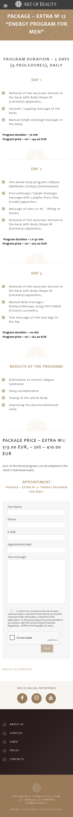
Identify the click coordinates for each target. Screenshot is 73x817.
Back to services (18, 669)
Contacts (17, 759)
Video (14, 742)
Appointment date (20, 544)
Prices (14, 750)
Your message (17, 557)
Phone (12, 519)
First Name (15, 507)
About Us (17, 724)
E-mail (12, 532)
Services (16, 733)
